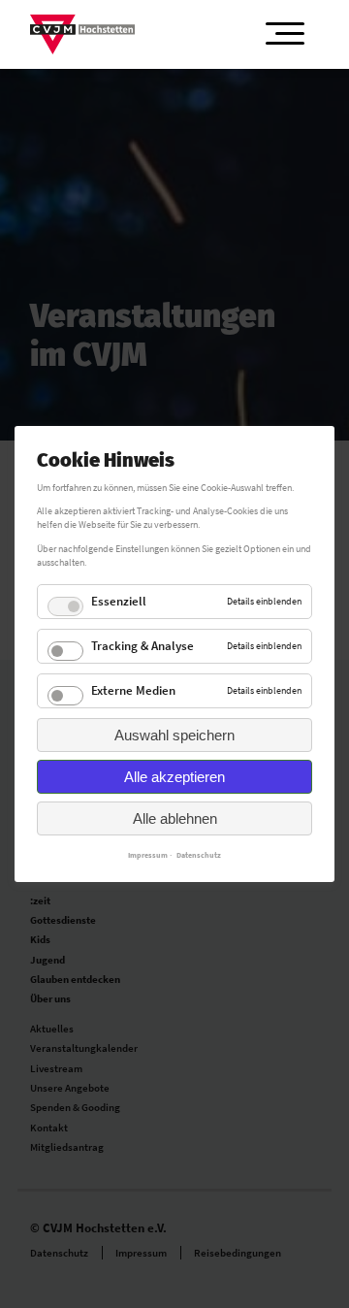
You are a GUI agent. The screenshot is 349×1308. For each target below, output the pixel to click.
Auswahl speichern (174, 735)
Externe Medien (133, 690)
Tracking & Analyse (142, 646)
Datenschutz (198, 855)
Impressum (148, 855)
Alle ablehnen (175, 818)
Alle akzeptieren (174, 776)
